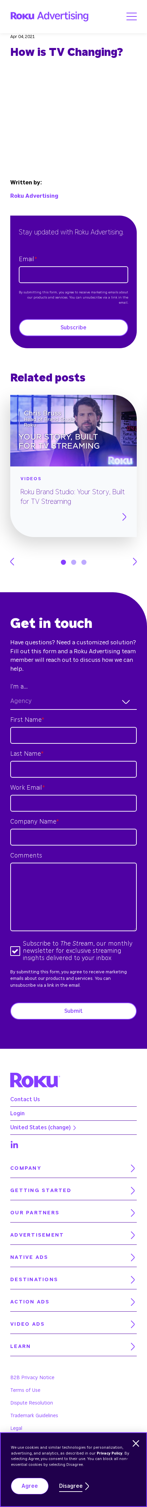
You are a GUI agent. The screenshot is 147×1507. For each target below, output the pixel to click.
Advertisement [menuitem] (37, 1235)
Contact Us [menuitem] (25, 1099)
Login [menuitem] (17, 1113)
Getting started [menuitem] (40, 1190)
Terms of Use (25, 1390)
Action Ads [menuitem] (30, 1301)
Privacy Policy (109, 1453)
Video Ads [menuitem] (27, 1324)
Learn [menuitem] (20, 1346)
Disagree (71, 1486)
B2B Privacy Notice (32, 1377)
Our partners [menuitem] (34, 1212)
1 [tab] (63, 562)
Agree (30, 1486)
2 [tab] (73, 562)
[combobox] (73, 702)
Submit (73, 1011)
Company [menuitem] (25, 1168)
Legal (16, 1428)
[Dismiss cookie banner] (136, 1443)
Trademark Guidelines (34, 1415)
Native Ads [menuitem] (29, 1257)
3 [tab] (83, 562)
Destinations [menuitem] (34, 1279)
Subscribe (73, 327)
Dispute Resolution (31, 1403)
